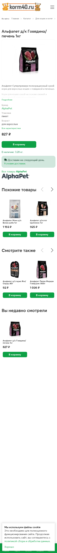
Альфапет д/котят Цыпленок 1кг (38, 221)
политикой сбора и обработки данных (27, 541)
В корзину (19, 144)
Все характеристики (11, 128)
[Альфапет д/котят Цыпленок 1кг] (42, 209)
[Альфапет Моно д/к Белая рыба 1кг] (15, 209)
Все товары (14, 171)
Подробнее (7, 100)
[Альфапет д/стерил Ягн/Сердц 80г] (15, 269)
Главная (15, 18)
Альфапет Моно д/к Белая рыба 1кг (12, 221)
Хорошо (9, 546)
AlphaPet (7, 108)
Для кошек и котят (44, 18)
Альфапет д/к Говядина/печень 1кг (14, 342)
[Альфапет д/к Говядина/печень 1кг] (28, 60)
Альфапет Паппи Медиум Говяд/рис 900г (42, 282)
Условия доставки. (15, 163)
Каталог (27, 18)
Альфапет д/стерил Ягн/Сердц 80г (14, 282)
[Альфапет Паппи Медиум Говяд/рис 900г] (42, 269)
